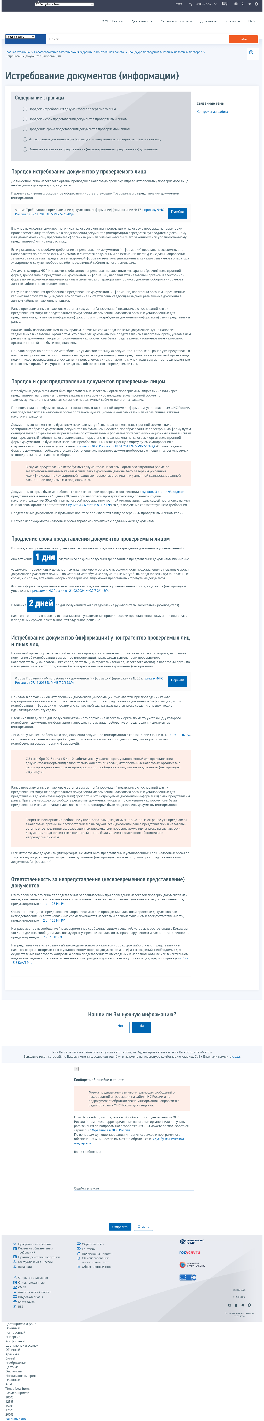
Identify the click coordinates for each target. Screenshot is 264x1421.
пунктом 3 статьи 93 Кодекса (163, 492)
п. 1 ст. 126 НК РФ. (53, 904)
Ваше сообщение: (87, 1152)
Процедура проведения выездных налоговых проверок (165, 52)
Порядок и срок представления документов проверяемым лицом (78, 119)
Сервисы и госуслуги (176, 21)
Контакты (233, 21)
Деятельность (142, 21)
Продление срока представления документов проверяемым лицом (79, 129)
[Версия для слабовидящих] (180, 4)
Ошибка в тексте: (87, 1188)
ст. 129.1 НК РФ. (51, 937)
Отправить (120, 1227)
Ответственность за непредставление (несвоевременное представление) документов (93, 149)
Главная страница (17, 52)
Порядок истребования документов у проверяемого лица (72, 109)
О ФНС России (112, 21)
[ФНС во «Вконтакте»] (236, 4)
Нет (120, 1026)
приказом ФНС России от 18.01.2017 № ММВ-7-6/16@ (115, 446)
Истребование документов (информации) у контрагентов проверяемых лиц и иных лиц (95, 139)
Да (142, 1026)
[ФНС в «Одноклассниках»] (242, 4)
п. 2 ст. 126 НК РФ (53, 920)
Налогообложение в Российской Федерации (63, 52)
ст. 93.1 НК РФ (179, 735)
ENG (251, 21)
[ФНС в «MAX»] (256, 4)
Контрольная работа (110, 52)
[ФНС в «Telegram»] (249, 4)
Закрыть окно (15, 1419)
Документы (208, 21)
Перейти (177, 211)
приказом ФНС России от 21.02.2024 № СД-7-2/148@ (69, 590)
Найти (243, 39)
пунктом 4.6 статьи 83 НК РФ (89, 505)
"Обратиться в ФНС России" (110, 1130)
